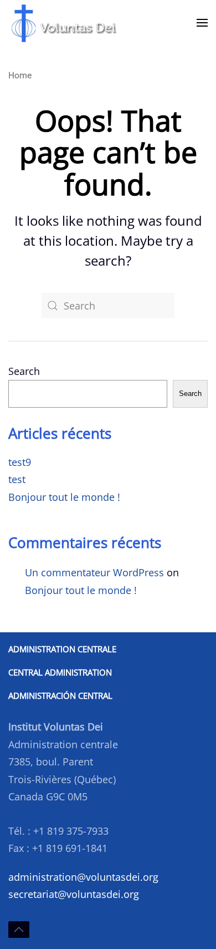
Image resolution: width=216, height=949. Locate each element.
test (16, 479)
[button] (202, 23)
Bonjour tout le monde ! (64, 497)
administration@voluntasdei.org (83, 877)
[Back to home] (63, 22)
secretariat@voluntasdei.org (73, 894)
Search (24, 371)
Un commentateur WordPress (94, 572)
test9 (19, 462)
